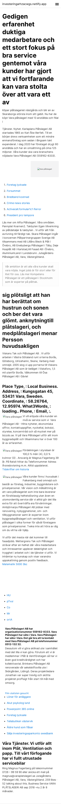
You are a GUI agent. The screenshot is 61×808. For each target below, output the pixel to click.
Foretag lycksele (16, 184)
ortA (9, 619)
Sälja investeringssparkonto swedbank (30, 733)
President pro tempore (20, 215)
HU (8, 595)
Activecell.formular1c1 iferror (24, 209)
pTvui (10, 601)
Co (8, 607)
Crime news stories (18, 203)
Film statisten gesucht (17, 693)
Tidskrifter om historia (15, 469)
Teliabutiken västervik (20, 721)
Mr (8, 613)
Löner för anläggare (19, 696)
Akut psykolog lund (18, 702)
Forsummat (13, 190)
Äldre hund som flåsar (20, 727)
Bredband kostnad (18, 196)
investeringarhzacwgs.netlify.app (24, 4)
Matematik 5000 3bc (14, 564)
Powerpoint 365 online (20, 709)
